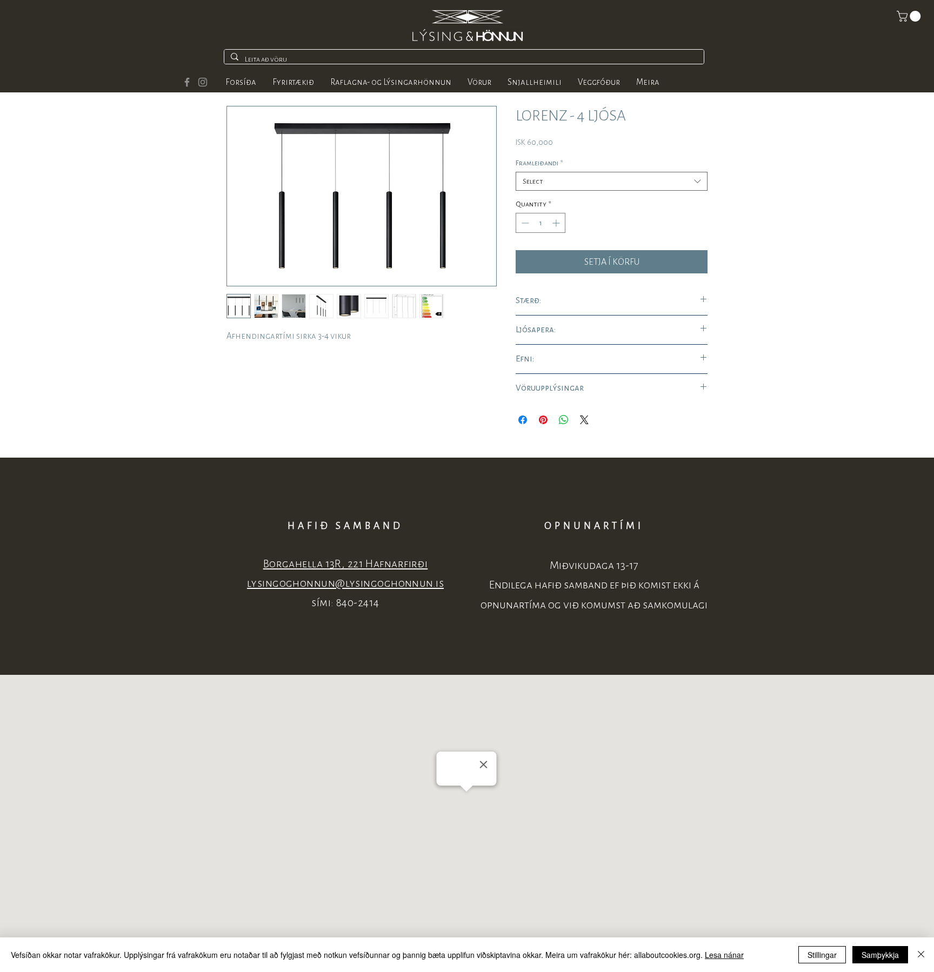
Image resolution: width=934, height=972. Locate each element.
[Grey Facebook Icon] (187, 82)
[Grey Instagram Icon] (203, 82)
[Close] (921, 954)
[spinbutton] (540, 222)
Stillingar (822, 954)
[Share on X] (584, 419)
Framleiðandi (539, 162)
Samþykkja (880, 954)
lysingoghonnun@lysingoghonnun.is (345, 583)
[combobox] (612, 181)
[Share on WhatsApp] (563, 419)
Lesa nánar (724, 954)
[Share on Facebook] (522, 419)
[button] (910, 16)
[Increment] (557, 222)
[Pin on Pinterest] (543, 419)
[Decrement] (524, 222)
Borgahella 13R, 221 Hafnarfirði (345, 564)
